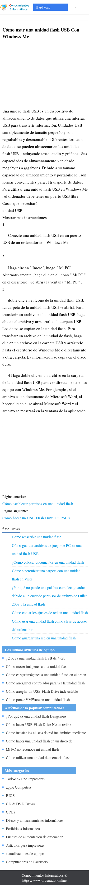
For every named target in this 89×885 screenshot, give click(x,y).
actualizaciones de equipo (25, 853)
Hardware (43, 6)
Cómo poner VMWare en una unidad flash (38, 699)
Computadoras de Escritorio (27, 861)
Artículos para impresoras (25, 845)
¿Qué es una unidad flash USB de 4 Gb (35, 658)
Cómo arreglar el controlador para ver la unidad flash (45, 682)
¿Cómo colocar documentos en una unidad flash (48, 562)
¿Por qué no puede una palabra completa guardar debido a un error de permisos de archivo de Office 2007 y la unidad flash (49, 595)
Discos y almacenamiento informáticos (34, 820)
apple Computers (18, 787)
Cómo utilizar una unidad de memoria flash (38, 757)
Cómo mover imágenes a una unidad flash (37, 666)
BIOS (10, 795)
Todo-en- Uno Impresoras (25, 778)
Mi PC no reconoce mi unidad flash (32, 749)
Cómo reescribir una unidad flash (36, 536)
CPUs (10, 811)
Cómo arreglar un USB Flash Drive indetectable (42, 691)
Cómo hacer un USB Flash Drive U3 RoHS (36, 517)
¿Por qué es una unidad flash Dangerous (36, 716)
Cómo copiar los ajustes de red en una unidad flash (50, 612)
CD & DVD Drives (20, 803)
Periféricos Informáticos (23, 828)
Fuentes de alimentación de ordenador (34, 836)
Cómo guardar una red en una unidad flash (44, 637)
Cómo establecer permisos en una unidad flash (38, 503)
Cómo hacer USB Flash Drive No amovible (38, 724)
